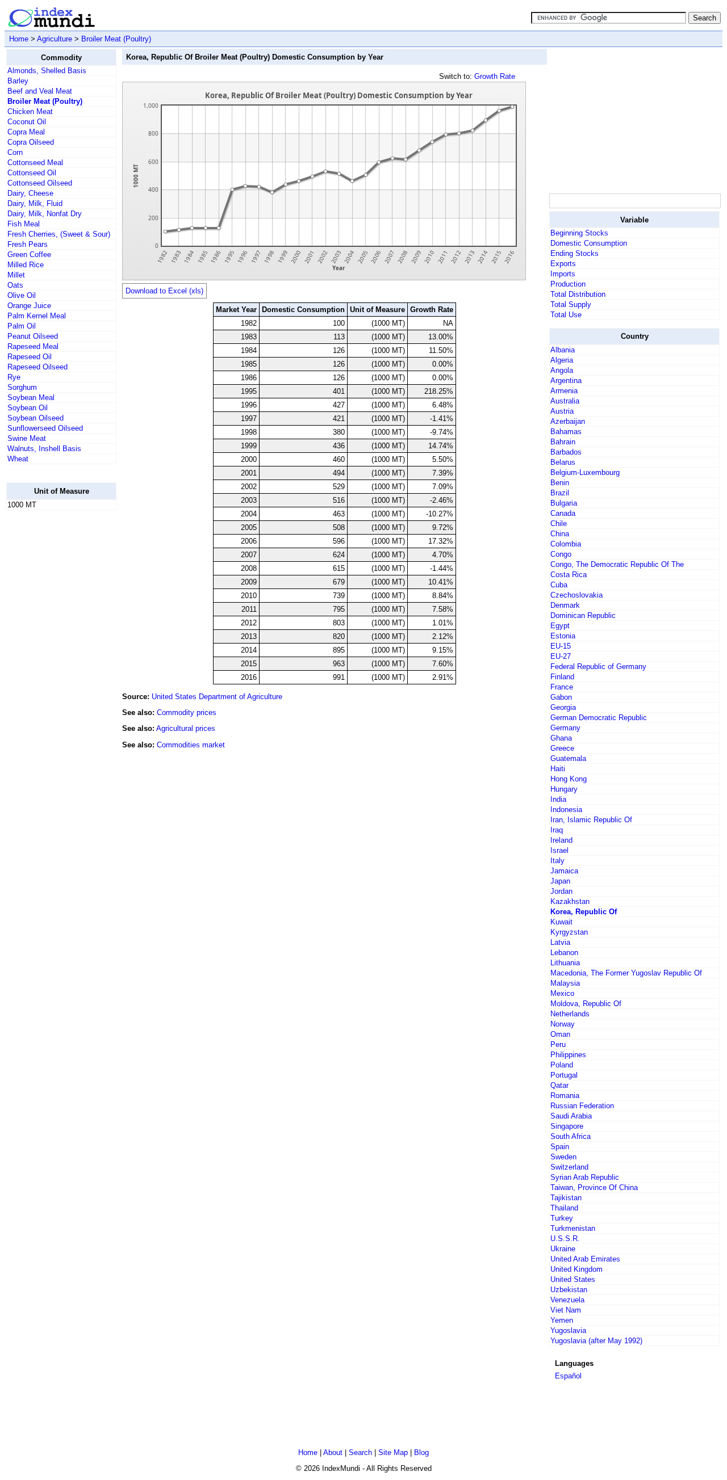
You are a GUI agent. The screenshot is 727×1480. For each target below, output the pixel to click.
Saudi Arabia (571, 1116)
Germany (565, 728)
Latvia (560, 942)
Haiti (557, 768)
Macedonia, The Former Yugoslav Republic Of (626, 973)
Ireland (561, 840)
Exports (563, 263)
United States (572, 1279)
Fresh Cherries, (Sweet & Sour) (58, 234)
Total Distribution (577, 294)
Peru (558, 1044)
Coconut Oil (26, 121)
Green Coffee (29, 254)
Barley (17, 81)
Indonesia (566, 809)
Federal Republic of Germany (598, 666)
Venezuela (567, 1300)
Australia (564, 401)
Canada (562, 513)
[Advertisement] (51, 689)
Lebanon (564, 952)
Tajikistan (566, 1197)
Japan (560, 881)
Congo (560, 554)
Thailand (564, 1208)
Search (360, 1452)
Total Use (566, 314)
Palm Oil (21, 326)
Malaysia (565, 983)
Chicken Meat (30, 111)
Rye (13, 377)
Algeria (561, 360)
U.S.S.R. (565, 1238)
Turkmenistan (572, 1228)
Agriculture (54, 39)
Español (568, 1376)
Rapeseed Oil (29, 356)
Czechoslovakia (576, 595)
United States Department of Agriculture (217, 696)
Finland (562, 676)
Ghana (561, 738)
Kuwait (561, 922)
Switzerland (569, 1167)
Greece (562, 748)
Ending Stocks (574, 253)
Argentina (566, 380)
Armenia (564, 390)
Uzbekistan (568, 1289)
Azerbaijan (567, 421)
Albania (562, 350)
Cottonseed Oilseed (39, 183)
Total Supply (570, 304)
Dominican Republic (583, 615)
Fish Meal (23, 224)
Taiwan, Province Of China (594, 1187)
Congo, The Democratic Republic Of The (617, 564)
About (332, 1452)
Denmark (565, 605)
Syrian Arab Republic (584, 1177)
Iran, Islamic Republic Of (591, 819)
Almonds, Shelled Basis (46, 70)
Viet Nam (565, 1310)
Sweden (563, 1157)
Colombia (565, 544)
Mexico (562, 993)
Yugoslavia (568, 1330)
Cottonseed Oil (31, 173)
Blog (421, 1452)
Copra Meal (26, 132)
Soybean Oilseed (35, 418)
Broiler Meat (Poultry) (116, 39)
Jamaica (564, 871)
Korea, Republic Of (583, 911)
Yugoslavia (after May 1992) (596, 1340)
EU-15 (560, 646)
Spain (559, 1146)
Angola (561, 370)
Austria (562, 411)
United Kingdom (576, 1269)
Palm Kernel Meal (36, 316)
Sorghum (22, 387)
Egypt (560, 625)
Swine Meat (26, 438)
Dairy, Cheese (30, 193)
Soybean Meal (31, 397)
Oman (560, 1034)
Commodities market (191, 745)
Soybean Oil (27, 407)
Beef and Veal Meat (39, 91)
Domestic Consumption (588, 243)
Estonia (562, 636)
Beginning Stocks (579, 233)
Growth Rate (494, 76)
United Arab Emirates (585, 1259)
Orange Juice (29, 305)
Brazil (559, 493)
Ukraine (562, 1248)
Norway (562, 1024)
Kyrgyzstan (569, 932)
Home (18, 39)
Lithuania (565, 962)
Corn (15, 152)
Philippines (568, 1054)
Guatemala (568, 758)
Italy (557, 860)
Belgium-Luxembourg (585, 472)
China (559, 533)
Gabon (561, 697)
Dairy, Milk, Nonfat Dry (44, 213)
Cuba (558, 585)
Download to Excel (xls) (164, 291)
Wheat (17, 459)
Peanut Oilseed (32, 336)
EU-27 (560, 656)
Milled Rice (25, 264)
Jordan (561, 891)
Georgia (563, 707)
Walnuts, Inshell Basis (44, 448)
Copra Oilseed (30, 142)
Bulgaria (563, 503)
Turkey (561, 1218)
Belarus (562, 462)
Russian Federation (582, 1105)
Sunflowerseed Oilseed (45, 428)
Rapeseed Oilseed (37, 367)
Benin (559, 482)
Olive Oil (21, 295)
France (561, 687)
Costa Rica (568, 574)
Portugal (564, 1075)
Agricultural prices (185, 728)
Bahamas (566, 431)
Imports (562, 274)
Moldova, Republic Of (585, 1003)
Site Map (393, 1452)
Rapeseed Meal (33, 346)
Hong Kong (568, 779)
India (558, 799)
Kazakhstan (570, 901)
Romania (564, 1095)
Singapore (566, 1126)
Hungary (564, 789)
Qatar (559, 1085)
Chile (558, 523)
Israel (559, 850)
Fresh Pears (27, 244)
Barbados (566, 452)
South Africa (570, 1136)
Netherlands (570, 1014)
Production (568, 284)
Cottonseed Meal (35, 162)
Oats (15, 285)
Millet (16, 275)
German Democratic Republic (598, 717)
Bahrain (562, 442)
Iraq (556, 830)
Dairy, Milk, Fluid (34, 203)
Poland (561, 1065)
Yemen (561, 1320)
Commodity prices (186, 712)
